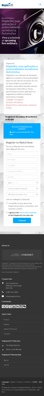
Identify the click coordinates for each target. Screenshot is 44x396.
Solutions (7, 324)
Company (7, 334)
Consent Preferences (20, 390)
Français (20, 382)
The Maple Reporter (13, 345)
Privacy (9, 390)
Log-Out (6, 365)
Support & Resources (10, 329)
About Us (6, 245)
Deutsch (27, 382)
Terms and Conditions (28, 212)
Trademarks (32, 390)
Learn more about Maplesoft (10, 272)
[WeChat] (24, 306)
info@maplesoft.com (13, 296)
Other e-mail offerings (13, 349)
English (12, 382)
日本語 (34, 382)
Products (6, 320)
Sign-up (6, 360)
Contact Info (7, 279)
